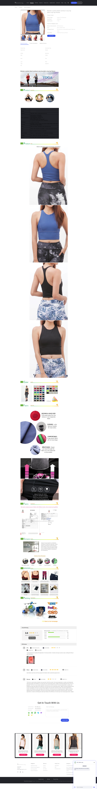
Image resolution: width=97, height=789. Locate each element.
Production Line (57, 768)
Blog (65, 2)
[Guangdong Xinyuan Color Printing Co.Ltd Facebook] (18, 772)
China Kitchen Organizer (28, 781)
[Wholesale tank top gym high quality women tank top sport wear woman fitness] (57, 741)
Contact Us (58, 2)
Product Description (33, 43)
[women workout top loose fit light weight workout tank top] (74, 741)
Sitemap (48, 779)
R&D (55, 767)
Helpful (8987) (39, 650)
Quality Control (52, 2)
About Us (41, 2)
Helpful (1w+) (64, 679)
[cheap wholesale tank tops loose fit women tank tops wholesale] (40, 741)
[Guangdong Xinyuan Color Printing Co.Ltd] (29, 713)
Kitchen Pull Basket (34, 770)
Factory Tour (46, 2)
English (79, 2)
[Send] (94, 787)
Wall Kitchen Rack (34, 765)
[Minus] (94, 762)
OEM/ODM (57, 765)
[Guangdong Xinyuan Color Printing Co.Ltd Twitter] (20, 772)
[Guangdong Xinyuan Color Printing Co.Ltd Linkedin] (22, 772)
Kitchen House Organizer (35, 767)
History (44, 765)
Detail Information (23, 43)
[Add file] (75, 787)
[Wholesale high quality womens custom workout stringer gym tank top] (23, 741)
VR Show (36, 2)
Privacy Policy (55, 779)
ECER (72, 781)
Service (44, 767)
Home (28, 2)
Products (32, 2)
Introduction (45, 770)
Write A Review (32, 637)
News (62, 2)
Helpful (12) (66, 669)
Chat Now (74, 2)
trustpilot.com (30, 650)
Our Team (45, 768)
